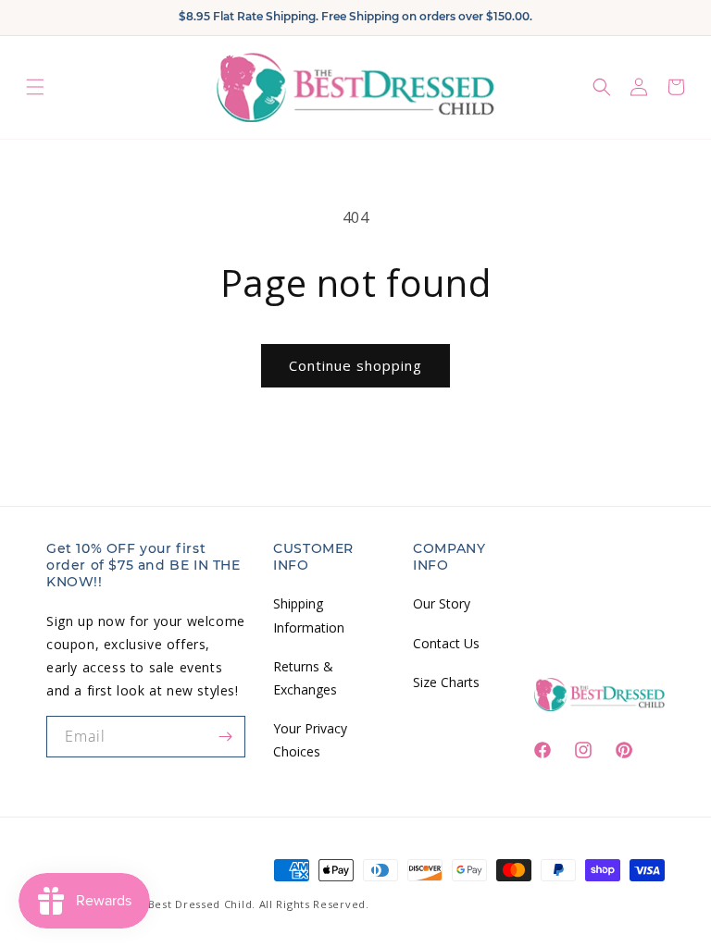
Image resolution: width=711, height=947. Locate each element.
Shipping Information (308, 615)
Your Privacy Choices (310, 739)
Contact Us (446, 643)
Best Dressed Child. (202, 904)
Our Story (441, 603)
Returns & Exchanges (305, 678)
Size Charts (446, 682)
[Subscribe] (225, 736)
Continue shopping (355, 365)
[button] (35, 87)
